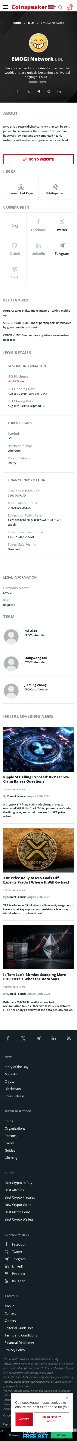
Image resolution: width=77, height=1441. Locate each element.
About (9, 1306)
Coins (9, 1121)
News (8, 1057)
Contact (10, 1313)
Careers (10, 1320)
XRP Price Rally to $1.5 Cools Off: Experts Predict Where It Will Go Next (36, 880)
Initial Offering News (28, 716)
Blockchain (13, 1089)
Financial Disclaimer (19, 1342)
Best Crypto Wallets (19, 1219)
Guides (10, 1150)
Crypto (10, 1081)
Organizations (15, 1128)
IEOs (31, 23)
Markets (11, 1074)
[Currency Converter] (69, 7)
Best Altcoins (14, 1190)
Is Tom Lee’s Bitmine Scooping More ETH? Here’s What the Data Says (34, 977)
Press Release (15, 1096)
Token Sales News (14, 789)
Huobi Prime (38, 82)
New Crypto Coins (18, 1204)
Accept (24, 1419)
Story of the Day (16, 1067)
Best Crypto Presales (20, 1197)
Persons (10, 1135)
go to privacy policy (51, 1419)
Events (9, 1143)
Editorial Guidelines (19, 1328)
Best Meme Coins (17, 1212)
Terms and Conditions (21, 1335)
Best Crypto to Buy (18, 1182)
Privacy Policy (15, 1350)
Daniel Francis (16, 796)
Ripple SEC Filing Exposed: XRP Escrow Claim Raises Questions (36, 779)
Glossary (11, 1157)
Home (17, 23)
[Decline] (67, 1398)
